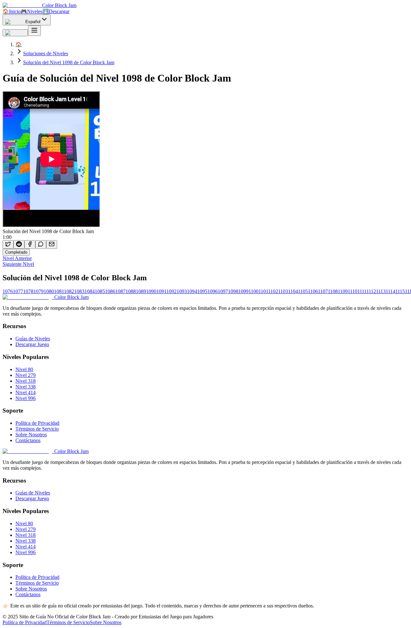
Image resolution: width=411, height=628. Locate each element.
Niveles (31, 11)
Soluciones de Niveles (45, 53)
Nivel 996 (25, 398)
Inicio (12, 11)
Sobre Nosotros (31, 434)
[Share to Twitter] (8, 244)
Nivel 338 (25, 386)
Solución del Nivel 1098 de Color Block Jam (68, 62)
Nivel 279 (25, 375)
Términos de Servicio (37, 429)
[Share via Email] (51, 244)
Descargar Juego (32, 344)
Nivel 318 (25, 381)
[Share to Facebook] (29, 244)
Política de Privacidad (37, 423)
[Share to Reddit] (18, 244)
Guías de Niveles (32, 338)
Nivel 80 (24, 369)
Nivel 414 (25, 392)
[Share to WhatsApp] (40, 244)
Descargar (55, 11)
